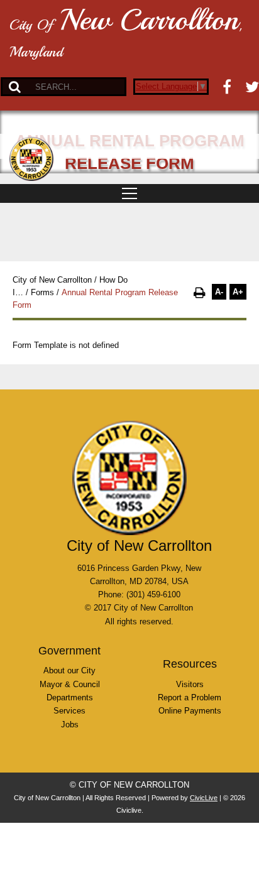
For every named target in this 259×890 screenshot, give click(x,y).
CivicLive (204, 797)
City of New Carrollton (52, 280)
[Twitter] (252, 86)
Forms (42, 292)
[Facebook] (227, 86)
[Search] (15, 86)
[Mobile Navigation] (129, 193)
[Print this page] (200, 293)
